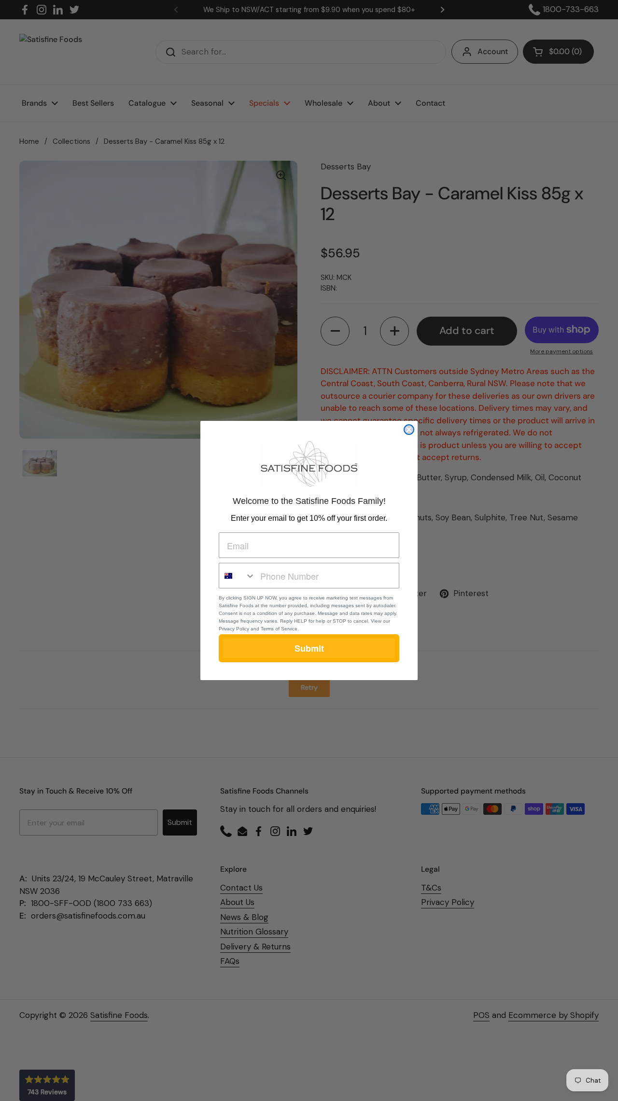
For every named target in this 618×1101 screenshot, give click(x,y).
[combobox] (237, 575)
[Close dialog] (409, 429)
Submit (309, 648)
